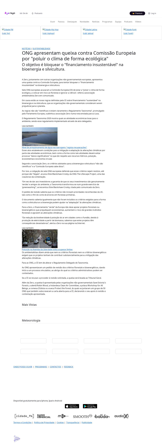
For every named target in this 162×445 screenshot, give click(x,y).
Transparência (72, 422)
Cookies (60, 422)
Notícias (95, 21)
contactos (55, 366)
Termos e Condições (22, 422)
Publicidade (87, 422)
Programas (107, 21)
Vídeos (138, 21)
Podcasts (128, 21)
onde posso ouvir (22, 366)
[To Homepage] (10, 13)
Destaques (72, 21)
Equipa (118, 21)
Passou (61, 21)
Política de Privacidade (44, 422)
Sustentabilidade (41, 48)
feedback (68, 366)
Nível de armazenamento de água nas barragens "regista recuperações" (54, 147)
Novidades (84, 21)
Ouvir (52, 21)
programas (41, 366)
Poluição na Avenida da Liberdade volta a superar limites (47, 249)
